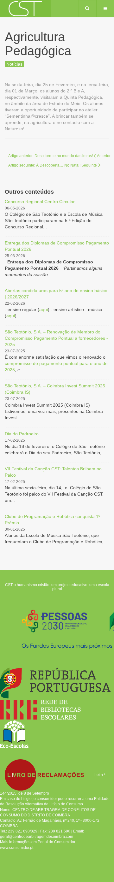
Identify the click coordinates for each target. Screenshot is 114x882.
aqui (43, 309)
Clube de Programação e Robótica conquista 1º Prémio (52, 519)
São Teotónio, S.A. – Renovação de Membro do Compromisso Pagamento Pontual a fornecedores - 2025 (56, 338)
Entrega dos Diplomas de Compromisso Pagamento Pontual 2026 (57, 246)
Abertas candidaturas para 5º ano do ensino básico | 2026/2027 (56, 293)
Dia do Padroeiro (22, 433)
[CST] (25, 8)
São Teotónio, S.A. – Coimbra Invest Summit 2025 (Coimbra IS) (55, 389)
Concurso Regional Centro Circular (40, 201)
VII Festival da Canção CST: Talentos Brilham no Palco (53, 472)
